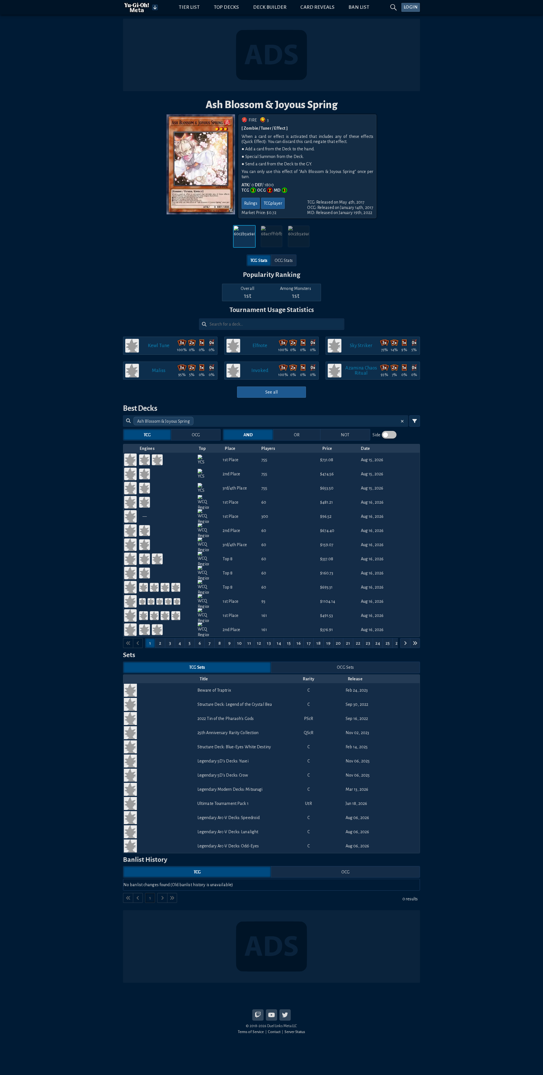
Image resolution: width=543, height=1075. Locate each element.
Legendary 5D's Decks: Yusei (223, 761)
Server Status (295, 1032)
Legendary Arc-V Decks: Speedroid (228, 817)
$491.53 (326, 615)
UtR (308, 803)
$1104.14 (327, 601)
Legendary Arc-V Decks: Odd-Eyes (228, 846)
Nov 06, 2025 (358, 761)
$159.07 (327, 544)
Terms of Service (251, 1032)
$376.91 (326, 629)
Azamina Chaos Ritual (361, 370)
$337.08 (326, 559)
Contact (274, 1032)
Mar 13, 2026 (357, 789)
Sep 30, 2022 (357, 704)
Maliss (159, 370)
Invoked (259, 370)
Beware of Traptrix (214, 690)
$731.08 (326, 460)
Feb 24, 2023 (357, 690)
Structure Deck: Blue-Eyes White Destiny (234, 747)
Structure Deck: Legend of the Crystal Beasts (234, 704)
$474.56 (327, 474)
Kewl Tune (158, 345)
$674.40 (327, 530)
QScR (308, 732)
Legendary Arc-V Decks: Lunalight (227, 832)
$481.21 (326, 502)
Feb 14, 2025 (357, 747)
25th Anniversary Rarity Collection (227, 732)
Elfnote (260, 345)
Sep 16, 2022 (357, 718)
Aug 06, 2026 (357, 817)
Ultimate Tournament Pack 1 (223, 803)
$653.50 (327, 488)
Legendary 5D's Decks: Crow (222, 775)
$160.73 (326, 573)
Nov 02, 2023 (357, 732)
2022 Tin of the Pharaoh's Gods (225, 718)
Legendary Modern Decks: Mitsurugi (229, 789)
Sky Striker (361, 345)
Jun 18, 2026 (356, 803)
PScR (308, 718)
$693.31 (326, 587)
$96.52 (326, 516)
